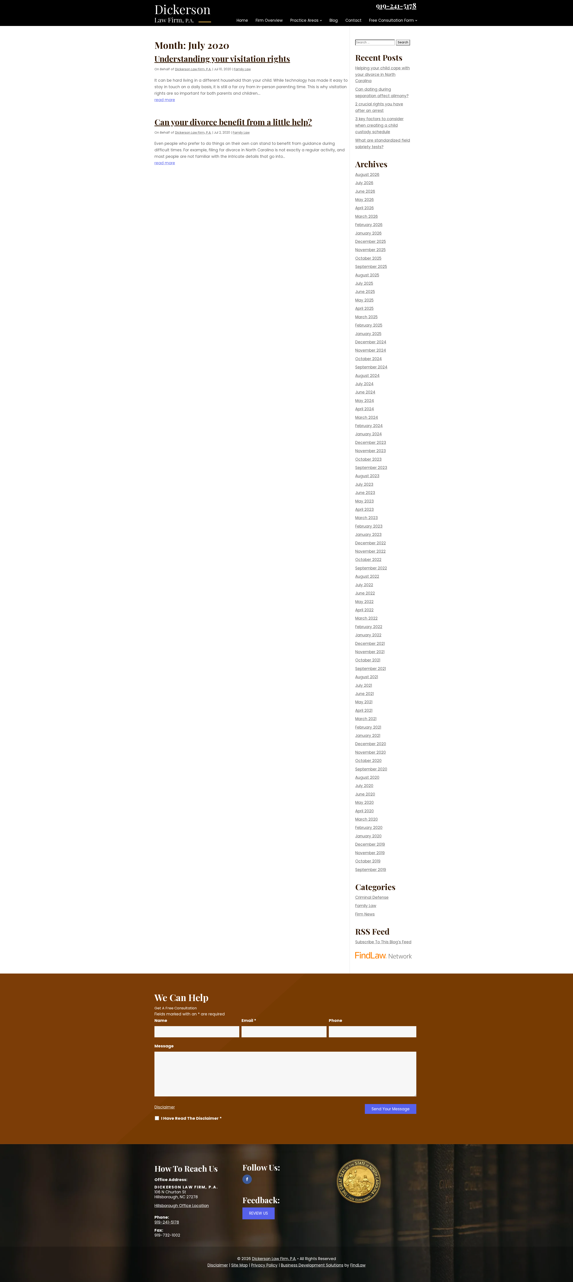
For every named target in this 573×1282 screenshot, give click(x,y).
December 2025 (370, 241)
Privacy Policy (264, 1265)
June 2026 (365, 191)
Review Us (258, 1213)
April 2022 (364, 610)
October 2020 (368, 760)
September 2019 (370, 869)
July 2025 (364, 283)
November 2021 (370, 652)
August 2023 (367, 476)
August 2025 (367, 275)
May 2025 (364, 300)
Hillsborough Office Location (181, 1205)
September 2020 (371, 769)
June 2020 (365, 794)
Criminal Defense (372, 897)
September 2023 (371, 467)
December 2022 (370, 543)
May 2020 (364, 802)
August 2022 (367, 576)
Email (249, 1020)
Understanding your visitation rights (222, 58)
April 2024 (364, 409)
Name (160, 1020)
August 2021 (366, 677)
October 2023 (368, 459)
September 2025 (371, 266)
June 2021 (364, 693)
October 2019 (368, 861)
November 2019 (370, 853)
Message (164, 1046)
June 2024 (365, 392)
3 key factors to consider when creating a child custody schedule (379, 125)
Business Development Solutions (312, 1265)
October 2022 (368, 559)
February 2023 (369, 526)
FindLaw (358, 1265)
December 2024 (370, 342)
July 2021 (363, 685)
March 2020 (366, 819)
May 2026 (364, 199)
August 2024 (367, 375)
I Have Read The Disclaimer (191, 1118)
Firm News (365, 914)
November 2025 (370, 250)
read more (164, 100)
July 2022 (364, 585)
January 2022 (368, 635)
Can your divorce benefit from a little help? (233, 121)
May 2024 (364, 400)
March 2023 (366, 517)
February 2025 (368, 325)
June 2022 (365, 593)
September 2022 (371, 568)
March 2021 (365, 718)
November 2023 (370, 451)
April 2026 (364, 208)
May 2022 (364, 601)
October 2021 (367, 660)
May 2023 (364, 501)
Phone (335, 1020)
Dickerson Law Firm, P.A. (193, 69)
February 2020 (369, 827)
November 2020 (370, 752)
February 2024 (369, 425)
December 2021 (370, 643)
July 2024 (364, 384)
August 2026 (367, 174)
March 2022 (366, 618)
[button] (568, 1249)
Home (242, 20)
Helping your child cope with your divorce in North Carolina (382, 74)
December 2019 (370, 844)
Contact (353, 20)
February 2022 (368, 626)
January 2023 (368, 534)
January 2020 (368, 836)
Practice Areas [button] (304, 20)
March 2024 (366, 417)
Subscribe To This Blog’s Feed (383, 942)
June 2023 (365, 492)
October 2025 (368, 258)
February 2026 (369, 224)
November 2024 (370, 350)
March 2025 (366, 317)
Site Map (239, 1265)
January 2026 (368, 233)
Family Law (242, 69)
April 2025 (364, 308)
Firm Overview (269, 20)
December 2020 (370, 744)
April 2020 (364, 811)
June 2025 (365, 291)
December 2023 (370, 442)
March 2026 (366, 216)
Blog (333, 20)
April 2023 (364, 509)
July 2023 (364, 484)
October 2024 (368, 359)
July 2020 (364, 785)
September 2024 (371, 367)
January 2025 (368, 333)
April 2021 (363, 710)
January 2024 (368, 434)
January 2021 (367, 735)
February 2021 (368, 727)
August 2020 (367, 777)
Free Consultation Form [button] (391, 20)
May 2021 (363, 702)
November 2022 (370, 551)
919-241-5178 (396, 5)
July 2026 (364, 183)
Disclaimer (164, 1107)
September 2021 (370, 668)
